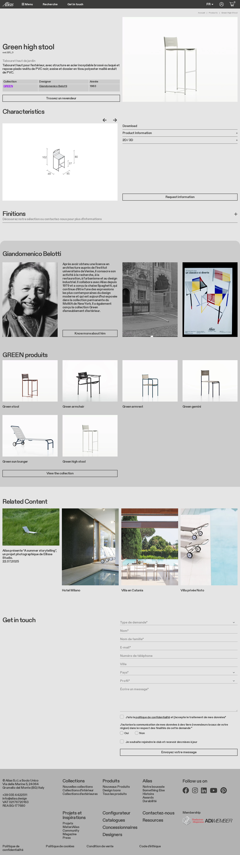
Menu (28, 4)
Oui (126, 733)
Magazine (70, 834)
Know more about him (89, 333)
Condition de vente (100, 846)
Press (67, 838)
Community (71, 830)
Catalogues (114, 820)
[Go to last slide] (105, 120)
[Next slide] (114, 120)
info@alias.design (14, 798)
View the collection (60, 473)
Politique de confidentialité (12, 848)
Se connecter (221, 4)
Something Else (154, 790)
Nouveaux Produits (116, 787)
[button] (120, 216)
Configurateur (116, 813)
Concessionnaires (120, 827)
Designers (112, 834)
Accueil (201, 12)
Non (142, 733)
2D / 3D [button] (127, 140)
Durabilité (150, 801)
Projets (68, 823)
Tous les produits (115, 794)
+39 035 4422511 (14, 795)
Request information (180, 197)
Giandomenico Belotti (53, 86)
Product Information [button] (137, 133)
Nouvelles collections (78, 787)
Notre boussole (154, 787)
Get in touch (75, 4)
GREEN (8, 86)
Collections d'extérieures (80, 794)
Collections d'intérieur (78, 790)
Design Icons (112, 790)
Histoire (148, 794)
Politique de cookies (60, 846)
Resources (153, 820)
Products (213, 12)
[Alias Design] (8, 4)
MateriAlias (71, 827)
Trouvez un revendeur (61, 98)
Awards (148, 797)
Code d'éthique (150, 846)
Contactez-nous (158, 813)
